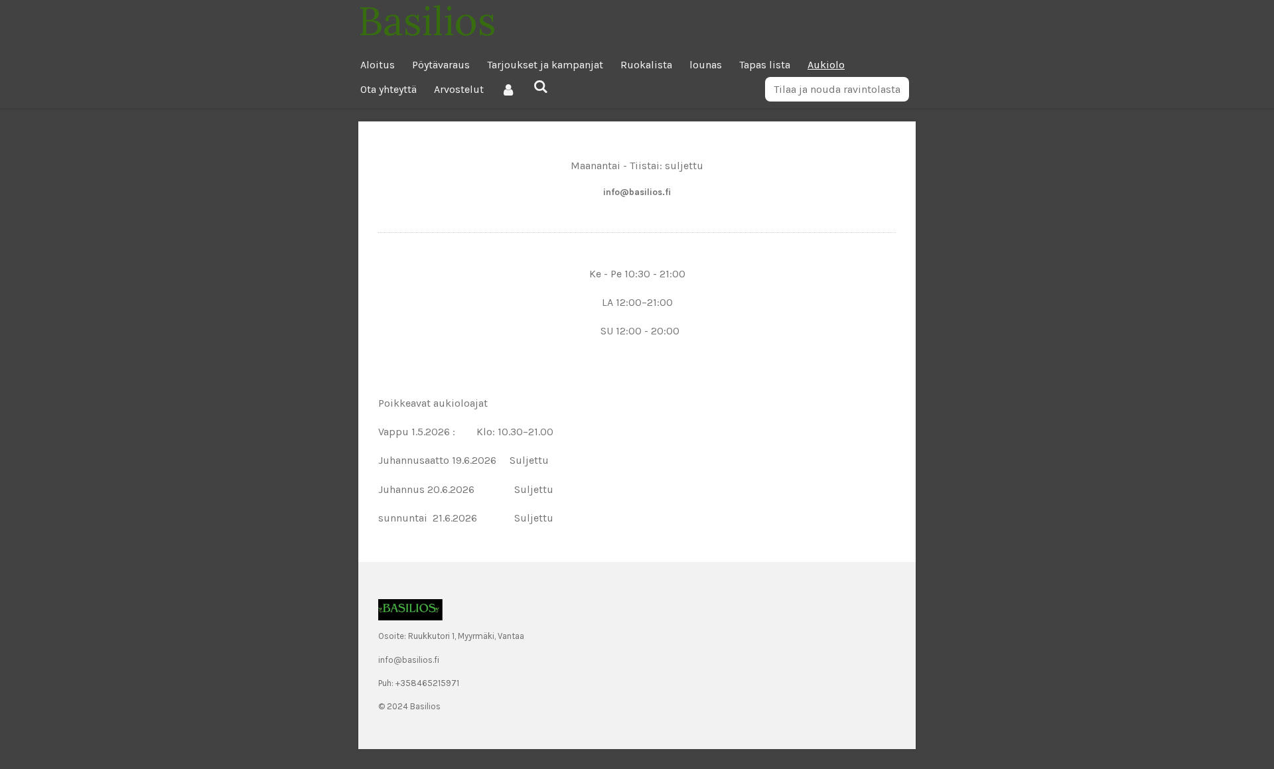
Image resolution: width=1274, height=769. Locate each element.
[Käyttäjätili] (508, 89)
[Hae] (540, 86)
